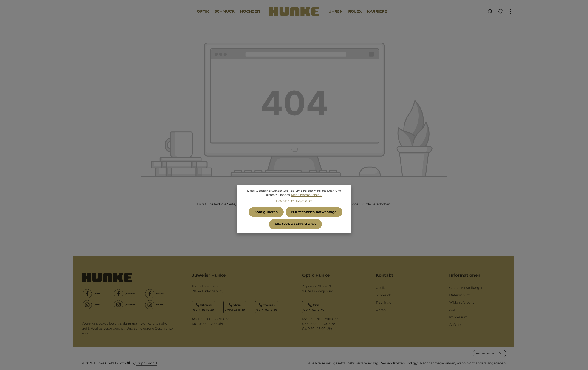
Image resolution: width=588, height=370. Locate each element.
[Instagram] (87, 304)
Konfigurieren (266, 212)
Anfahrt (455, 324)
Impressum (458, 317)
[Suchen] (490, 11)
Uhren (381, 310)
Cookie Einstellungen (466, 288)
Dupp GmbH (146, 363)
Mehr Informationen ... (306, 194)
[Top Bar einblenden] (510, 11)
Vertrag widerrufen (489, 353)
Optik (380, 288)
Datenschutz (459, 295)
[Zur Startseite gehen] (294, 11)
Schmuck (383, 295)
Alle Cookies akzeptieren (295, 224)
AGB (453, 310)
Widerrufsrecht (461, 302)
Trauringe (383, 302)
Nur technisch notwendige (313, 212)
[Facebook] (87, 293)
